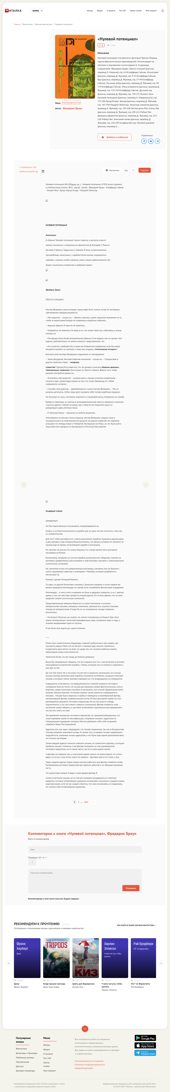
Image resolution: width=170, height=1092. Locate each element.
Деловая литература (25, 1070)
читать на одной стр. (28, 171)
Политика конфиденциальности (90, 1064)
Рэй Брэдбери (137, 987)
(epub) (77, 187)
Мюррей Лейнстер (88, 190)
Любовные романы (25, 1057)
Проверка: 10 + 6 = (37, 857)
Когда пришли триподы (54, 983)
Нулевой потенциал (64, 24)
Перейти (145, 170)
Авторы (90, 10)
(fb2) (71, 187)
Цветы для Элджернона (83, 983)
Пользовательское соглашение (89, 1061)
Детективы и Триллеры (26, 1053)
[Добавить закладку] (43, 171)
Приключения (22, 1062)
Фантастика (28, 24)
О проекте (111, 10)
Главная (17, 24)
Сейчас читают (136, 10)
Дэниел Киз (77, 987)
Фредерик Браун (72, 108)
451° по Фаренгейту (140, 983)
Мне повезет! (151, 10)
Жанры (100, 10)
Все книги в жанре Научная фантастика (135, 925)
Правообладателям (84, 1068)
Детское (20, 1066)
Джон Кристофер (51, 987)
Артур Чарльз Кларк (69, 190)
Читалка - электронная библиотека (140, 1086)
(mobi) (84, 187)
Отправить (131, 888)
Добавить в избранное (117, 137)
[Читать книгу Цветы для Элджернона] (85, 958)
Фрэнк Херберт (21, 987)
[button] (162, 10)
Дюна (16, 983)
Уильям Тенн (52, 190)
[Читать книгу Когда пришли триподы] (56, 958)
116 (86, 802)
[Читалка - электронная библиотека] (13, 10)
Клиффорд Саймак (115, 187)
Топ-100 (122, 10)
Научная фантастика (43, 24)
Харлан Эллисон (109, 989)
